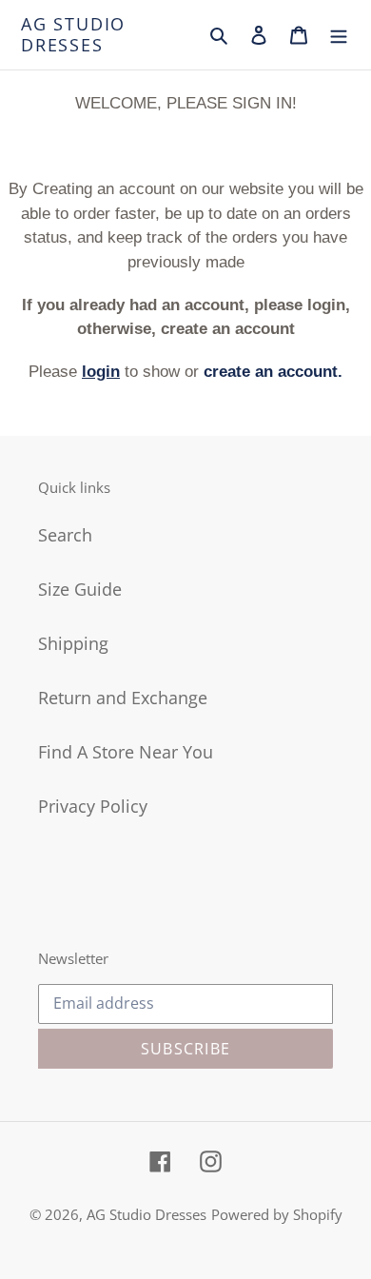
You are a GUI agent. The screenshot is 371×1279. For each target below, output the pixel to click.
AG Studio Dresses (73, 34)
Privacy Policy (92, 806)
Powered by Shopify (276, 1214)
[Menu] (339, 35)
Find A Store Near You (125, 751)
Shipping (73, 643)
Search (65, 534)
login (101, 372)
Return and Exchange (122, 697)
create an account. (273, 372)
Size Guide (80, 589)
